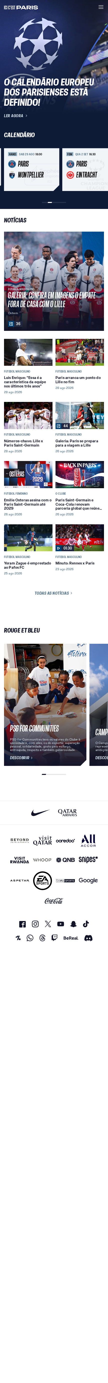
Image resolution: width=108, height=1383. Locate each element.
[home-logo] (21, 7)
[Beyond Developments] (19, 840)
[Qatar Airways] (67, 812)
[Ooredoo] (65, 840)
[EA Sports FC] (42, 880)
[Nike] (40, 812)
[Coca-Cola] (54, 901)
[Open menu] (101, 7)
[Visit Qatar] (42, 840)
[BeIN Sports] (65, 880)
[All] (88, 840)
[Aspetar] (19, 880)
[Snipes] (88, 860)
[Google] (88, 880)
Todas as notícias (52, 593)
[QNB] (65, 860)
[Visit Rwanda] (19, 860)
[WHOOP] (42, 860)
